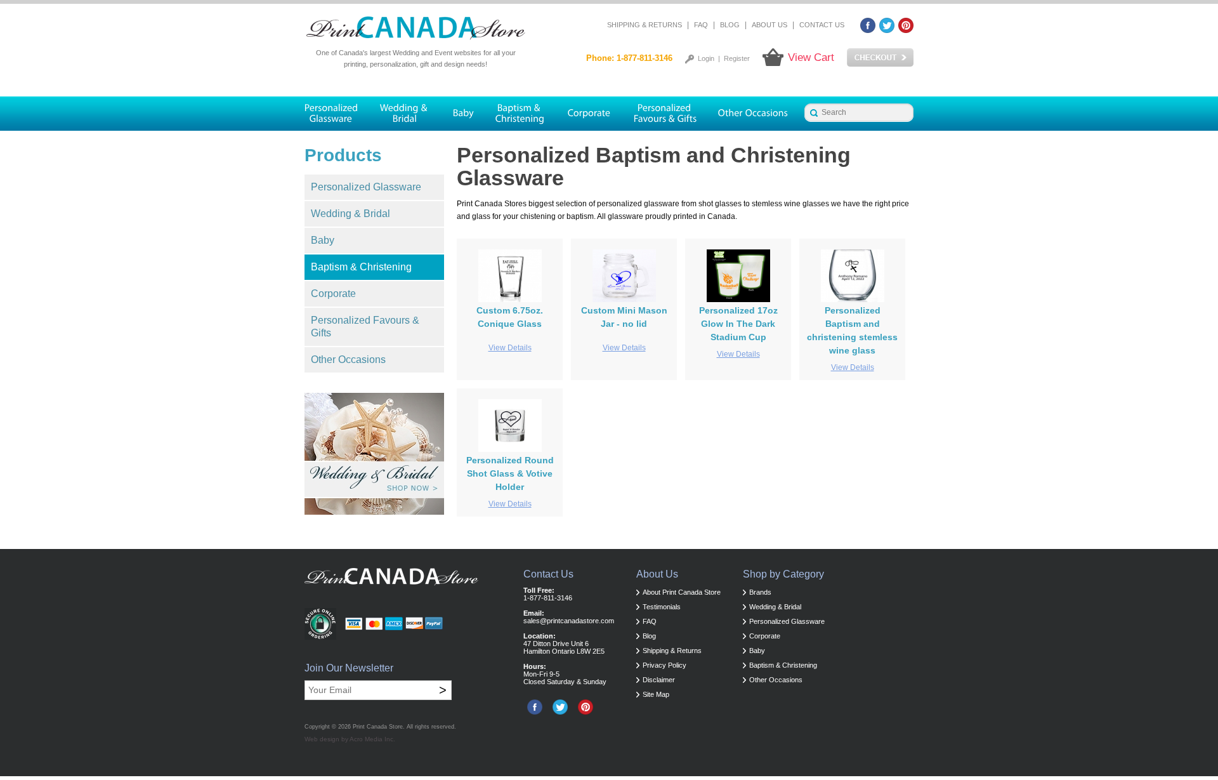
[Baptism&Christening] (520, 113)
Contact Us (821, 25)
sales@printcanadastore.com (568, 621)
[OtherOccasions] (754, 114)
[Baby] (463, 114)
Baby (322, 240)
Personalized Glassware (366, 187)
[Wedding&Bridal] (405, 113)
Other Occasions (348, 359)
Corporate (333, 293)
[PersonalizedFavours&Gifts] (665, 113)
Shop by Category (783, 574)
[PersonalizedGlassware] (336, 113)
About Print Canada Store (682, 592)
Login (706, 58)
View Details (510, 347)
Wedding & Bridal (350, 213)
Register (737, 58)
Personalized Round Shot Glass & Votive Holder (510, 473)
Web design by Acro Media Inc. (349, 739)
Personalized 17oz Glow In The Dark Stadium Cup (738, 323)
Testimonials (662, 607)
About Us (769, 25)
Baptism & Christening (361, 266)
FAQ (701, 25)
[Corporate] (589, 114)
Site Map (656, 694)
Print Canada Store (378, 727)
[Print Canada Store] (415, 29)
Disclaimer (659, 680)
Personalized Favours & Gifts (365, 326)
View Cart (811, 57)
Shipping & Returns (644, 25)
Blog (730, 25)
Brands (760, 592)
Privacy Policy (664, 665)
